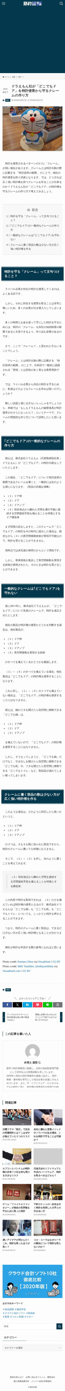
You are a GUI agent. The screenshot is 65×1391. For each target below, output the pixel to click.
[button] (7, 1004)
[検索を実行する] (59, 1326)
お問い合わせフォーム (35, 1377)
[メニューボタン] (3, 3)
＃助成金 (30, 1313)
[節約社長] (32, 3)
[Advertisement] (32, 41)
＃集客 (6, 1316)
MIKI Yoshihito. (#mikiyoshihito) (35, 966)
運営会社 (51, 1377)
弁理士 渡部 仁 (32, 1062)
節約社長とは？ (17, 1377)
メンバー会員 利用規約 (41, 1381)
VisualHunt (44, 961)
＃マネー (28, 1316)
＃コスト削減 (17, 1316)
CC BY (56, 961)
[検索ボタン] (61, 3)
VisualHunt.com (11, 970)
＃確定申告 (20, 1309)
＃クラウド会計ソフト (14, 1313)
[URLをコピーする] (57, 1004)
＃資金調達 (8, 1309)
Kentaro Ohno (25, 961)
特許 (7, 100)
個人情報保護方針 (21, 1381)
